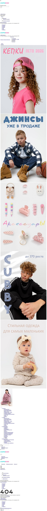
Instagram (3, 26)
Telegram (3, 27)
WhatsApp (3, 29)
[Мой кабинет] (0, 455)
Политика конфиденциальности (6, 508)
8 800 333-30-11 (3, 35)
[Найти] (1, 7)
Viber (3, 28)
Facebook (3, 25)
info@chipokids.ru (3, 22)
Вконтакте (3, 24)
